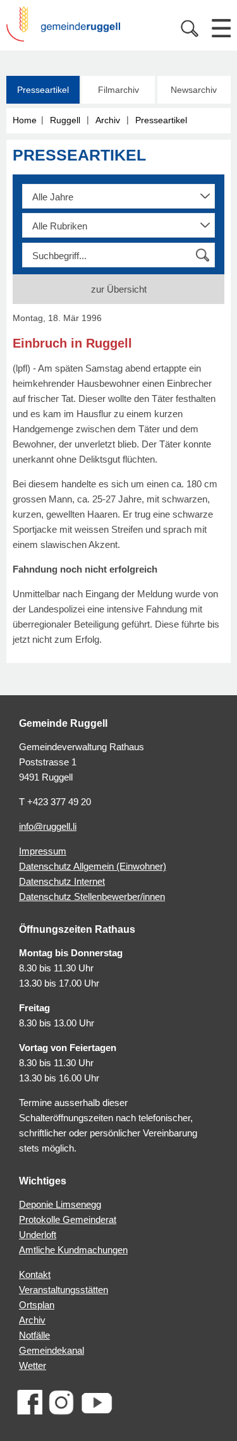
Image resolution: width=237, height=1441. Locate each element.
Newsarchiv (194, 90)
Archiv (107, 120)
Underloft (37, 1234)
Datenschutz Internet (62, 881)
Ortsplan (36, 1304)
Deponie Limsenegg (60, 1204)
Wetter (32, 1365)
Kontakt (35, 1274)
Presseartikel (43, 90)
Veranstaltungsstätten (63, 1289)
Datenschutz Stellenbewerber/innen (92, 896)
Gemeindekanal (51, 1350)
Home (25, 120)
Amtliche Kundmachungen (73, 1249)
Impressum (42, 851)
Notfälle (34, 1335)
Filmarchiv (118, 90)
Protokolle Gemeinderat (67, 1219)
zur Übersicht (119, 289)
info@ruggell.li (47, 826)
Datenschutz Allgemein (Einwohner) (92, 866)
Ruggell (65, 120)
